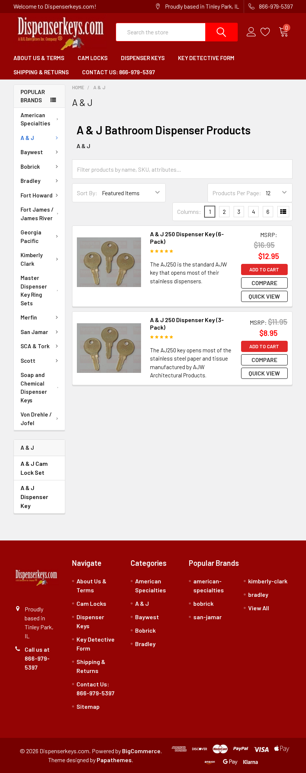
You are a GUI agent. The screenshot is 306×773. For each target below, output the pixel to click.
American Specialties (35, 119)
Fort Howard (37, 195)
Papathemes (114, 759)
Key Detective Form (206, 57)
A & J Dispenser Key (34, 496)
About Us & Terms (38, 57)
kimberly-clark (267, 581)
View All (258, 607)
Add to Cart (264, 269)
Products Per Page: (236, 192)
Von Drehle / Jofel (36, 418)
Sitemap (88, 706)
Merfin (29, 317)
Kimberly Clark (32, 259)
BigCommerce (141, 750)
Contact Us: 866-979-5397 (118, 72)
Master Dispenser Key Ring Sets (34, 290)
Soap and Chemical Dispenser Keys (34, 387)
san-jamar (207, 616)
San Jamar (34, 331)
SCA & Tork (35, 346)
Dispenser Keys (143, 57)
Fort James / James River (37, 213)
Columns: (189, 211)
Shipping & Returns (41, 72)
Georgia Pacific (31, 236)
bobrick (203, 603)
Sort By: (87, 192)
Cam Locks (92, 57)
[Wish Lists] (269, 32)
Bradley (30, 180)
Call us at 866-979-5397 (37, 658)
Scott (28, 360)
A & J (27, 137)
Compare (264, 282)
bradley (258, 594)
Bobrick (30, 166)
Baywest (32, 152)
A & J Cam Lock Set (34, 468)
